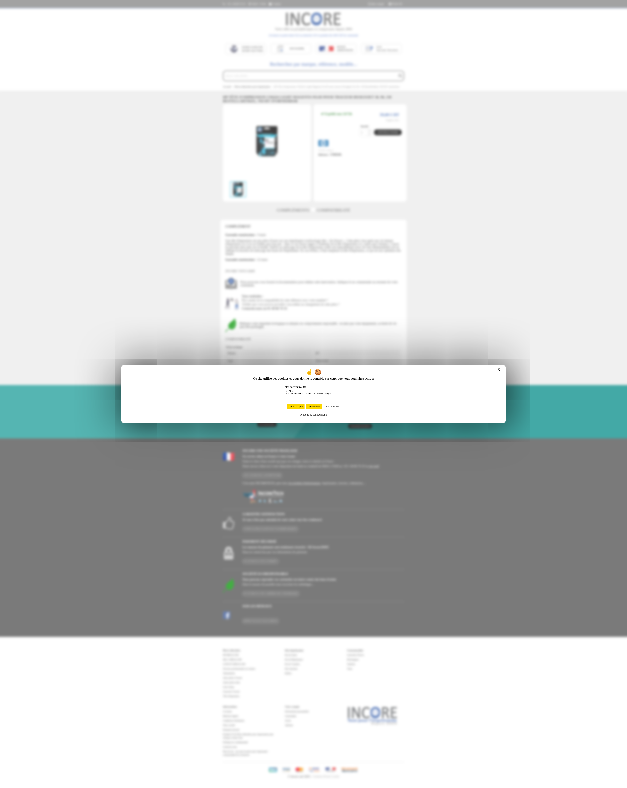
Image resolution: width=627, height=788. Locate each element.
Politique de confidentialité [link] (313, 414)
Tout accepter (296, 406)
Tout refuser (314, 406)
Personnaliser (332, 406)
